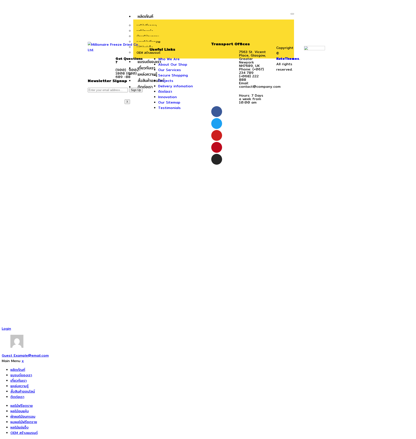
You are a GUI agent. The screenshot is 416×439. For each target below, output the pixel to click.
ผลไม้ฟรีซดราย (21, 405)
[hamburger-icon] (292, 14)
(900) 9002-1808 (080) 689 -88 (128, 73)
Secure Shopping (173, 75)
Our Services (169, 70)
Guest (25, 355)
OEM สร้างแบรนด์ (24, 433)
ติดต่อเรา (165, 91)
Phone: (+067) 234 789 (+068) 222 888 (251, 74)
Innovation (167, 97)
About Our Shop (172, 64)
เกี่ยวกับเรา (18, 380)
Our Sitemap (169, 102)
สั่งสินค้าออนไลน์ (22, 391)
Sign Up (136, 90)
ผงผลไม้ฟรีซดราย (23, 422)
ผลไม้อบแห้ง (19, 411)
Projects (165, 80)
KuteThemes (287, 58)
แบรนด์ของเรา (21, 375)
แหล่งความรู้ (19, 386)
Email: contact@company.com (260, 84)
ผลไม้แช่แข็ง (19, 427)
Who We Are (169, 59)
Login (6, 328)
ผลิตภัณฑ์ (145, 16)
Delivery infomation (175, 86)
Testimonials (169, 108)
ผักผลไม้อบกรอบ (22, 416)
